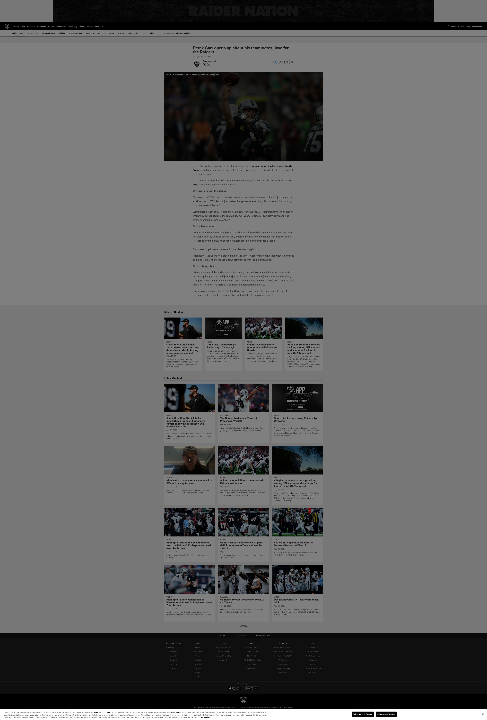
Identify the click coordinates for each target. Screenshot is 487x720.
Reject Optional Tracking (362, 714)
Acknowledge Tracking (386, 714)
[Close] (483, 714)
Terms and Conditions (102, 712)
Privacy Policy (175, 712)
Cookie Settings (204, 717)
